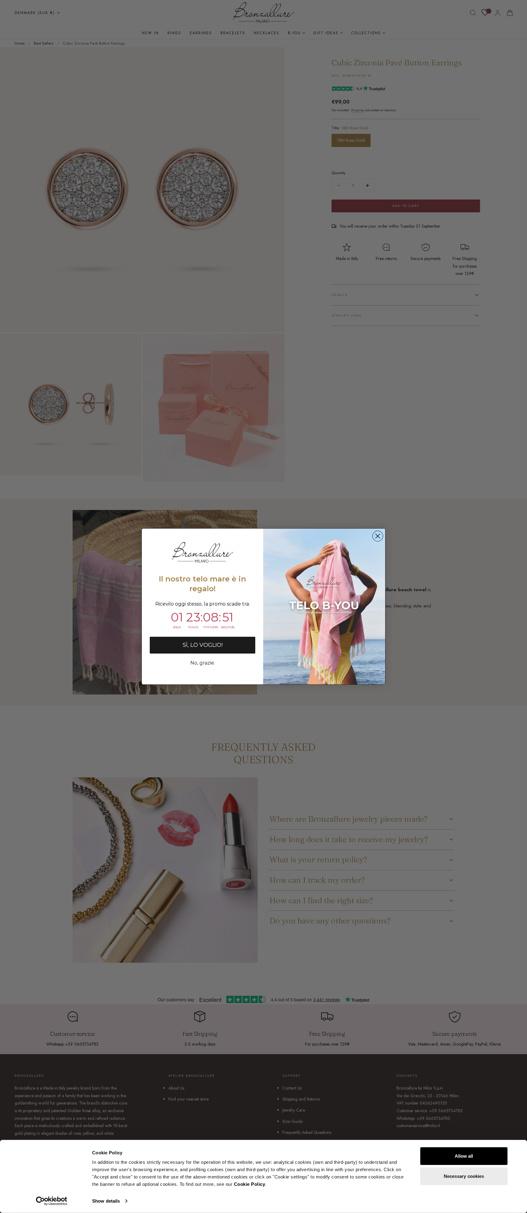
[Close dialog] (377, 536)
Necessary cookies (464, 1175)
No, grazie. (202, 663)
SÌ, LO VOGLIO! (203, 645)
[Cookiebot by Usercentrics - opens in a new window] (51, 1201)
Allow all (464, 1156)
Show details (106, 1201)
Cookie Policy (249, 1184)
